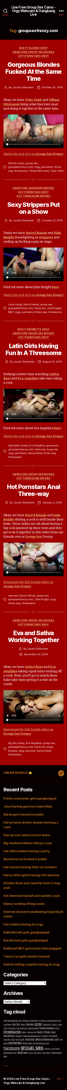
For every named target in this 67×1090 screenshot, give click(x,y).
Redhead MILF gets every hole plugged (32, 948)
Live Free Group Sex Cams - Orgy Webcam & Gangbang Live (33, 10)
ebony (23, 1032)
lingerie (47, 1049)
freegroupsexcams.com (32, 1036)
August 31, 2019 (52, 361)
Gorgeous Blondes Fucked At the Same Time (33, 71)
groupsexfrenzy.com (20, 166)
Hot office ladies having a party (26, 851)
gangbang (53, 1036)
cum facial (55, 1049)
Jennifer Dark (9, 1039)
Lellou (54, 1024)
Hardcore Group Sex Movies (33, 52)
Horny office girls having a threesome (31, 875)
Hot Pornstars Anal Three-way (33, 490)
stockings (8, 1035)
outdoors (45, 1036)
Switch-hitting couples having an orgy (31, 964)
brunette (42, 1020)
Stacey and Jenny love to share (26, 835)
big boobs (14, 445)
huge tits (52, 449)
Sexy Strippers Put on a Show (33, 208)
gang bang (33, 1028)
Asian (23, 1024)
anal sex (13, 595)
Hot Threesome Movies (33, 196)
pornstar (30, 750)
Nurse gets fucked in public (23, 814)
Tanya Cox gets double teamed (26, 956)
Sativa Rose (35, 453)
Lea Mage (7, 1024)
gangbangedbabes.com (12, 1020)
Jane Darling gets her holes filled (27, 806)
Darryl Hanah (31, 304)
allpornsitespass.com (47, 1039)
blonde (12, 163)
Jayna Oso (31, 1032)
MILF (11, 312)
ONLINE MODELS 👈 (17, 772)
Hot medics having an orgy (23, 924)
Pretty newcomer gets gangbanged (29, 798)
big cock (20, 1039)
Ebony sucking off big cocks (24, 903)
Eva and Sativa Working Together (33, 636)
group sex (32, 163)
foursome (12, 1028)
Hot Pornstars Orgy (33, 56)
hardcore (40, 308)
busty (21, 163)
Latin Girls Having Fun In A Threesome (33, 349)
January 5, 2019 (52, 502)
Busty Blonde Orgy (33, 48)
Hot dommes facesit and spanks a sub (31, 895)
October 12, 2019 (52, 220)
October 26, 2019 (52, 87)
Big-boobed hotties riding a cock (27, 843)
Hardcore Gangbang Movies (33, 188)
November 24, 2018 (36, 654)
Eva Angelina (37, 445)
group (31, 1053)
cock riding (15, 304)
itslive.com (47, 1024)
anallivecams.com (54, 1020)
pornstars (47, 166)
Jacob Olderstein (23, 87)
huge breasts (47, 1027)
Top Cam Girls (5, 1065)
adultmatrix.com (9, 1053)
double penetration (30, 1020)
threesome (21, 170)
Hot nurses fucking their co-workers (30, 867)
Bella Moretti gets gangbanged (26, 932)
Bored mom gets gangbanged (25, 940)
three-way (41, 312)
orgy (37, 166)
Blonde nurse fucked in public (25, 859)
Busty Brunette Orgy (33, 329)
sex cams (37, 1053)
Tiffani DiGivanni (39, 170)
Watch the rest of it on (33, 154)
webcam (18, 1036)
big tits (12, 743)
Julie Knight (54, 308)
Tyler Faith (57, 170)
